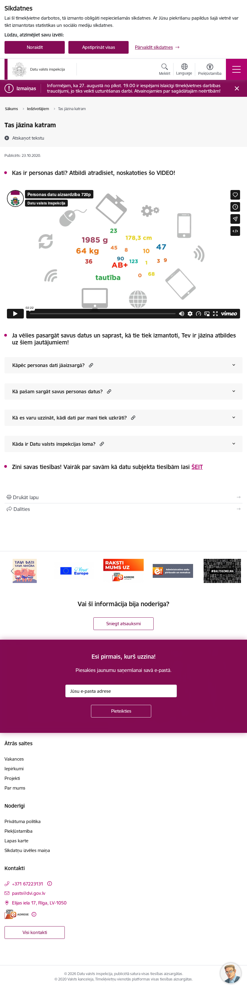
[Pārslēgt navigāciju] (236, 69)
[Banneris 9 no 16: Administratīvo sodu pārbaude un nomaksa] (173, 570)
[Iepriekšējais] (12, 570)
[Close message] (237, 88)
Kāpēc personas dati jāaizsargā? (48, 365)
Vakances (14, 759)
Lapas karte (16, 841)
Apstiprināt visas (98, 47)
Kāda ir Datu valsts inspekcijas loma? (53, 444)
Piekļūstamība (19, 831)
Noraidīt (35, 47)
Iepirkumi (14, 768)
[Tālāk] (234, 570)
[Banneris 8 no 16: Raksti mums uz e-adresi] (123, 570)
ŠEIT (197, 466)
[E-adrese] (17, 914)
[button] (90, 365)
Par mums (15, 788)
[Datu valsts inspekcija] (38, 69)
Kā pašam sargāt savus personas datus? (57, 391)
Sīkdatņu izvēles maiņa (27, 850)
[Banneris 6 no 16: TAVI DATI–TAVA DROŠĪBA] (25, 570)
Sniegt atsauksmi (123, 623)
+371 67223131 (27, 884)
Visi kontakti (35, 932)
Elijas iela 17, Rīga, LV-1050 (39, 903)
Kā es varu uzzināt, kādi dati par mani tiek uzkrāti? (69, 418)
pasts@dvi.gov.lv (28, 893)
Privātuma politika (23, 821)
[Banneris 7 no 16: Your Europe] (74, 570)
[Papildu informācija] (49, 883)
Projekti (12, 778)
